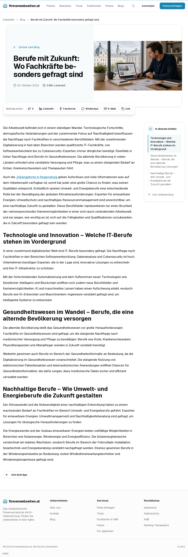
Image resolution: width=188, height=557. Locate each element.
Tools (79, 6)
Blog (121, 6)
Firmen (50, 6)
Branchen (65, 6)
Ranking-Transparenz (156, 525)
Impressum (150, 507)
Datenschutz (151, 513)
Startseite (8, 19)
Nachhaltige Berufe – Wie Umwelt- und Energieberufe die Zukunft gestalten (162, 179)
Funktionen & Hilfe (107, 519)
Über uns (55, 507)
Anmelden (148, 6)
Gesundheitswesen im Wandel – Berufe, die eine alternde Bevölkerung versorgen (164, 161)
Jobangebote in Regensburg (36, 177)
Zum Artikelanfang (162, 194)
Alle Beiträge (19, 474)
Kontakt (54, 513)
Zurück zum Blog (29, 47)
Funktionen (94, 6)
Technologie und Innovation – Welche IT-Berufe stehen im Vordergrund (163, 143)
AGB (146, 519)
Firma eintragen (172, 6)
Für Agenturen (105, 531)
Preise (109, 6)
